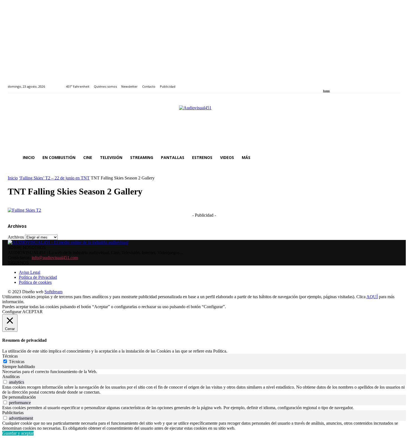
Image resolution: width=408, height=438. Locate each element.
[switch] (5, 382)
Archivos (16, 237)
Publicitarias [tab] (13, 412)
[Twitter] (344, 83)
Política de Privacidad (38, 277)
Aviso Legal (29, 272)
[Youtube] (350, 83)
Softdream (53, 291)
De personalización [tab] (19, 397)
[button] (393, 157)
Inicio (13, 178)
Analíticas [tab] (11, 376)
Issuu (326, 90)
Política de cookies (35, 282)
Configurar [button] (11, 311)
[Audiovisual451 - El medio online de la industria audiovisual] (204, 124)
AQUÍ (372, 296)
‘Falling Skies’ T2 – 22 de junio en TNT (54, 178)
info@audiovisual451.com (55, 257)
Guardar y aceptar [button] (18, 433)
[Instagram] (331, 83)
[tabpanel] (204, 371)
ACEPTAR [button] (32, 311)
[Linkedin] (337, 83)
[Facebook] (325, 83)
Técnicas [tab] (10, 356)
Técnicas (16, 361)
